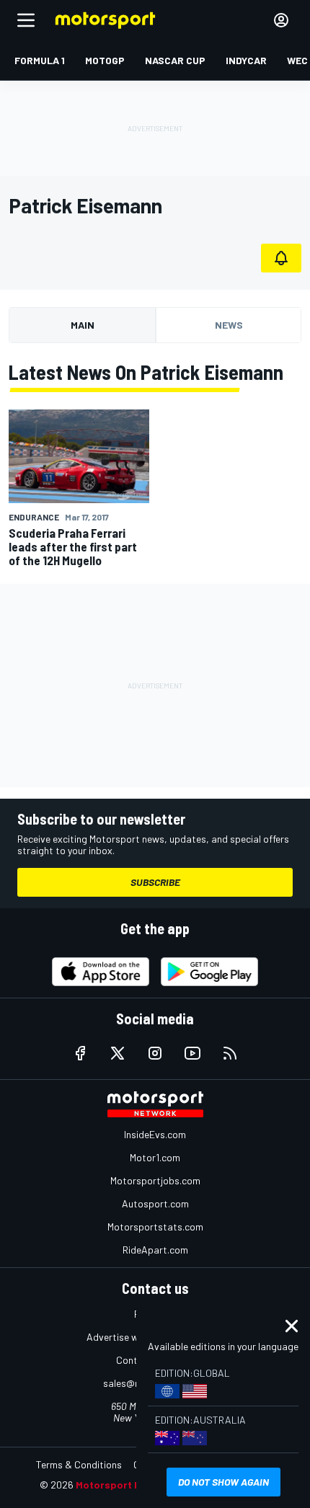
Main (82, 325)
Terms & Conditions (79, 1464)
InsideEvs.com (155, 1134)
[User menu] (281, 20)
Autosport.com (155, 1203)
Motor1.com (155, 1157)
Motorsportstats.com (155, 1226)
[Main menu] (25, 20)
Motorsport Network (126, 1484)
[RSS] (230, 1053)
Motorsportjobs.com (155, 1180)
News (229, 325)
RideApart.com (155, 1249)
